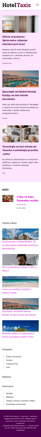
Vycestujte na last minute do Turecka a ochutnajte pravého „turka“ (20, 150)
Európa (4, 118)
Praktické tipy (7, 63)
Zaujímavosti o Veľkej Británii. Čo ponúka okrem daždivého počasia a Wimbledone (20, 245)
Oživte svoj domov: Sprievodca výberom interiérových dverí (14, 40)
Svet (3, 173)
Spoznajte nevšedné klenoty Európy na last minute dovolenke (19, 95)
